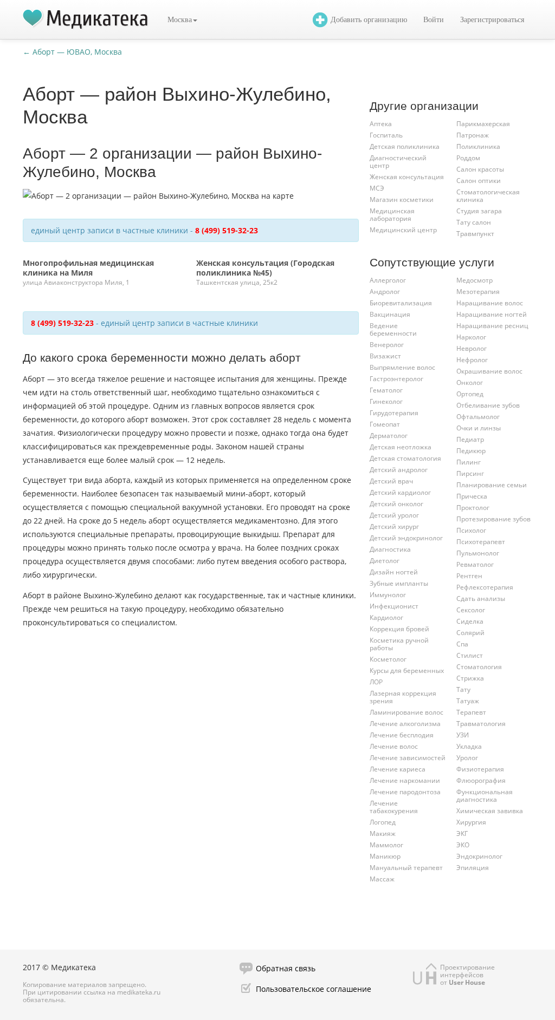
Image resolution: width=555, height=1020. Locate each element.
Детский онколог (396, 503)
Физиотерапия (480, 769)
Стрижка (470, 678)
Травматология (481, 723)
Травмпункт (475, 233)
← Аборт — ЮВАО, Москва (72, 52)
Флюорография (481, 780)
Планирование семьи (491, 484)
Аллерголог (388, 280)
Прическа (471, 496)
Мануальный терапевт (406, 867)
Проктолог (472, 507)
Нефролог (472, 359)
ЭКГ (462, 833)
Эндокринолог (479, 856)
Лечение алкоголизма (405, 723)
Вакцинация (390, 314)
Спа (462, 644)
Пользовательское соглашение (313, 989)
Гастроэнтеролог (396, 378)
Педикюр (471, 450)
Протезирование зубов (493, 519)
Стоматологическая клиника (488, 195)
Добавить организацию (369, 20)
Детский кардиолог (400, 492)
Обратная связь (285, 968)
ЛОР (376, 681)
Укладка (469, 746)
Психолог (471, 530)
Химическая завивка (489, 810)
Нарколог (471, 337)
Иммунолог (388, 594)
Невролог (471, 348)
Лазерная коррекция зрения (403, 697)
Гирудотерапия (394, 412)
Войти (433, 20)
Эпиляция (472, 867)
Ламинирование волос (406, 712)
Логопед (383, 822)
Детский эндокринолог (406, 537)
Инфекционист (394, 606)
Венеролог (387, 344)
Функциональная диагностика (484, 795)
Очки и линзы (478, 428)
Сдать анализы (480, 598)
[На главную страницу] (85, 19)
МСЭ (377, 188)
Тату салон (473, 222)
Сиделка (469, 621)
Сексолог (470, 609)
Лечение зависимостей (408, 757)
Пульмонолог (477, 553)
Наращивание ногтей (491, 314)
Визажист (385, 356)
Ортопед (469, 393)
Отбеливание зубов (488, 405)
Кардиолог (386, 617)
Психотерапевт (480, 541)
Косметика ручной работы (399, 644)
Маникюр (385, 856)
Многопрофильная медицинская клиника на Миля (88, 268)
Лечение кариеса (397, 769)
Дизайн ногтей (394, 572)
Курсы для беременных (407, 670)
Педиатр (470, 439)
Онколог (469, 382)
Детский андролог (399, 469)
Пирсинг (470, 473)
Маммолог (386, 844)
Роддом (468, 157)
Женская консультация (407, 176)
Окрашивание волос (489, 371)
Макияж (383, 833)
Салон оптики (478, 180)
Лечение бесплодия (402, 735)
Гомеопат (385, 424)
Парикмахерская (483, 123)
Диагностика (390, 549)
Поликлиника (478, 146)
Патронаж (472, 135)
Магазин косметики (402, 199)
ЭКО (462, 844)
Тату (463, 689)
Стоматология (479, 666)
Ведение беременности (393, 329)
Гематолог (386, 390)
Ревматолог (475, 564)
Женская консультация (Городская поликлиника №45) (265, 268)
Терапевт (471, 712)
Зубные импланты (399, 583)
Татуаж (467, 700)
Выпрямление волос (402, 367)
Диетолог (384, 560)
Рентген (469, 575)
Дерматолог (389, 435)
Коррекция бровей (399, 628)
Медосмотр (474, 280)
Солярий (470, 632)
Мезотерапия (478, 291)
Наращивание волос (489, 303)
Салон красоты (480, 169)
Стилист (469, 655)
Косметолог (388, 659)
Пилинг (468, 462)
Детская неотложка (400, 447)
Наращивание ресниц (492, 325)
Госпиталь (386, 135)
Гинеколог (386, 401)
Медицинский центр (403, 229)
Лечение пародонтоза (405, 791)
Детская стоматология (405, 458)
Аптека (381, 123)
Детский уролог (394, 515)
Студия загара (479, 210)
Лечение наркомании (405, 780)
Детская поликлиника (405, 146)
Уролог (467, 757)
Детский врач (391, 481)
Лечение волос (394, 746)
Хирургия (471, 822)
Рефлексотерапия (484, 587)
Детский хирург (394, 526)
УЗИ (462, 735)
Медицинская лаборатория (392, 214)
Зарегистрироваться (492, 20)
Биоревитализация (401, 303)
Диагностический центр (398, 161)
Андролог (385, 291)
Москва (179, 20)
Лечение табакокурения (394, 807)
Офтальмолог (478, 416)
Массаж (382, 879)
